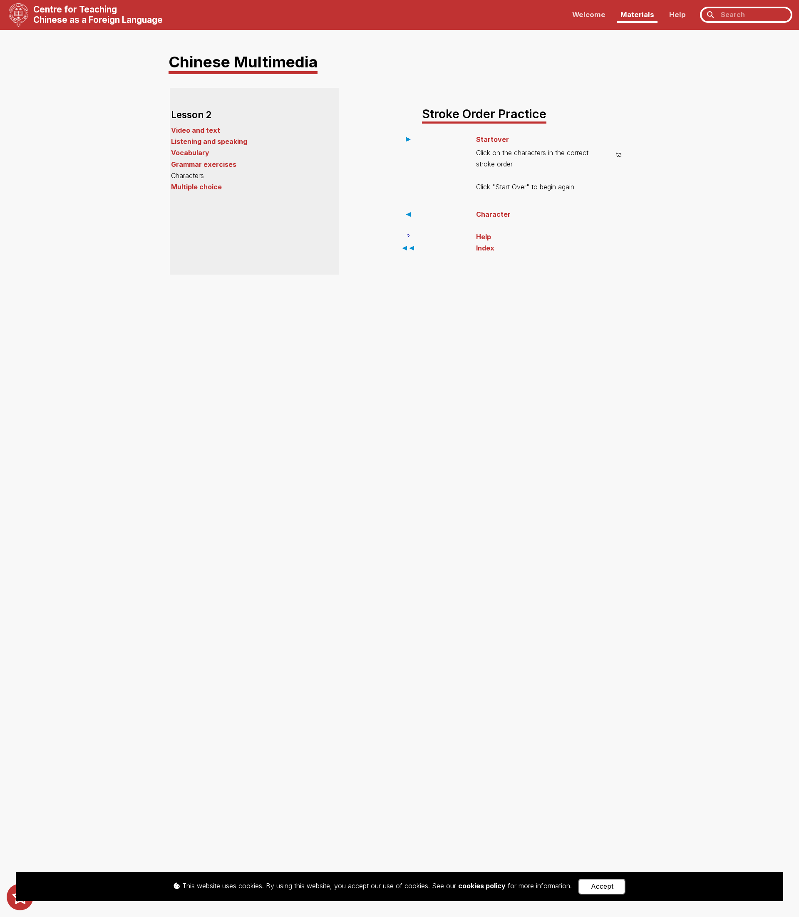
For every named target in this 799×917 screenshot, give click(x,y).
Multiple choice (196, 187)
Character (493, 214)
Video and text (195, 130)
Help (677, 14)
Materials (637, 14)
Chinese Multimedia (243, 61)
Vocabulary (190, 153)
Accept (602, 886)
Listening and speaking (209, 141)
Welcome (588, 14)
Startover (492, 139)
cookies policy (482, 886)
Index (485, 248)
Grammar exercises (203, 164)
